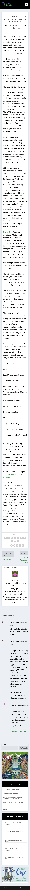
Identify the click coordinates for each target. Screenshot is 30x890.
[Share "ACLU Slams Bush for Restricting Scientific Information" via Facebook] (5, 537)
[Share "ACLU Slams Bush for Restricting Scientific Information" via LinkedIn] (21, 537)
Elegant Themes (12, 887)
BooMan (7, 822)
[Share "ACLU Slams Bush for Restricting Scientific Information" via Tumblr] (15, 537)
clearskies (7, 840)
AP (4, 59)
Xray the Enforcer (15, 622)
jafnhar (7, 848)
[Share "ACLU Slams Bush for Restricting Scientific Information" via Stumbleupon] (11, 541)
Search (4, 745)
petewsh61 (16, 25)
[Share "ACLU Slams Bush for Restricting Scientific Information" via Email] (15, 541)
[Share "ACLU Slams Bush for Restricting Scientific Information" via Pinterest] (18, 537)
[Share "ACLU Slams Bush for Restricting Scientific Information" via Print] (18, 541)
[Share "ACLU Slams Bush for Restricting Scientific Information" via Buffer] (24, 537)
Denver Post (7, 232)
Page (20, 196)
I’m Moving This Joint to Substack (11, 789)
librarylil (7, 831)
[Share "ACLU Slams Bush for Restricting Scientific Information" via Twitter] (8, 537)
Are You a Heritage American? (10, 793)
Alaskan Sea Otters (19, 731)
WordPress (24, 887)
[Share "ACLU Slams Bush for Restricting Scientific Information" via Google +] (11, 537)
